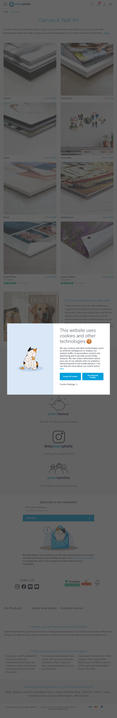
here (62, 368)
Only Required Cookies (92, 377)
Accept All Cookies (70, 377)
